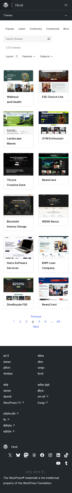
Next (36, 326)
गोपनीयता (8, 373)
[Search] (48, 39)
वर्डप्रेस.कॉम (11, 413)
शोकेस (41, 356)
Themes (7, 15)
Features (27, 56)
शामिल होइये (43, 385)
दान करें (43, 396)
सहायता (7, 390)
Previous (36, 316)
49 (58, 321)
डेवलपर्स (7, 396)
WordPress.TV (13, 402)
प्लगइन (41, 368)
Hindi (14, 447)
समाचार (7, 362)
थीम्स (40, 362)
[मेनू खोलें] (66, 5)
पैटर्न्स (40, 373)
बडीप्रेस (9, 431)
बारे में (6, 356)
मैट (6, 419)
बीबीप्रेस (9, 425)
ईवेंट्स (41, 390)
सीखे (5, 385)
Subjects (45, 56)
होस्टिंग (6, 368)
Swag (43, 402)
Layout (11, 56)
